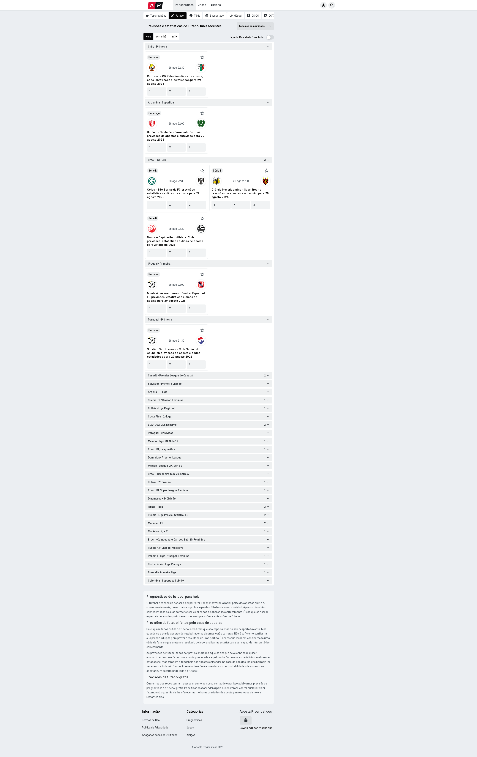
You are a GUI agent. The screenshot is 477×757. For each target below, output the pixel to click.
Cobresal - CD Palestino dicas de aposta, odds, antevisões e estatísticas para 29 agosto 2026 (175, 80)
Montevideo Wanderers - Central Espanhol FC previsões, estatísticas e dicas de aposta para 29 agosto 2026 (176, 297)
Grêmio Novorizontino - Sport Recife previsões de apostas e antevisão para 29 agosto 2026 (240, 193)
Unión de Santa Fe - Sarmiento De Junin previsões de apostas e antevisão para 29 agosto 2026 (175, 136)
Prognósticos (185, 5)
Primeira (154, 57)
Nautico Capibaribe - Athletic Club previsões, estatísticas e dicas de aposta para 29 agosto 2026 (175, 241)
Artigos (216, 5)
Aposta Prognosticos (256, 711)
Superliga (154, 113)
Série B (153, 170)
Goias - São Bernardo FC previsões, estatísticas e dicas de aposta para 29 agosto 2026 (173, 193)
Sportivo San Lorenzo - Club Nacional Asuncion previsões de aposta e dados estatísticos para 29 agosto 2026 (173, 353)
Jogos (202, 5)
